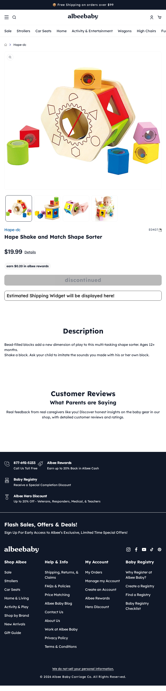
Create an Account (100, 589)
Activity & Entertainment (92, 31)
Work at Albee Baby (61, 629)
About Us (52, 620)
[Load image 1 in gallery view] (18, 208)
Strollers (23, 31)
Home (62, 31)
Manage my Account (102, 581)
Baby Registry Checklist (137, 606)
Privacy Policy (56, 638)
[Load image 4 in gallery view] (104, 208)
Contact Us (54, 612)
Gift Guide (12, 633)
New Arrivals (14, 624)
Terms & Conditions (61, 646)
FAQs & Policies (57, 586)
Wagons (125, 31)
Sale (7, 31)
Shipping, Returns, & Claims (61, 575)
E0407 (153, 230)
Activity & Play (16, 607)
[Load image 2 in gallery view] (47, 208)
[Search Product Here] (14, 17)
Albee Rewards (97, 598)
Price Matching (57, 595)
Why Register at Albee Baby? (139, 575)
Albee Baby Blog (58, 603)
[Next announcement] (160, 5)
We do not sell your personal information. (83, 669)
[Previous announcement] (6, 5)
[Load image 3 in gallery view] (76, 208)
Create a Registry (140, 586)
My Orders (93, 572)
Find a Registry (138, 595)
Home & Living (16, 598)
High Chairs (146, 31)
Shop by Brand (16, 615)
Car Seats (43, 31)
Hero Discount (97, 607)
